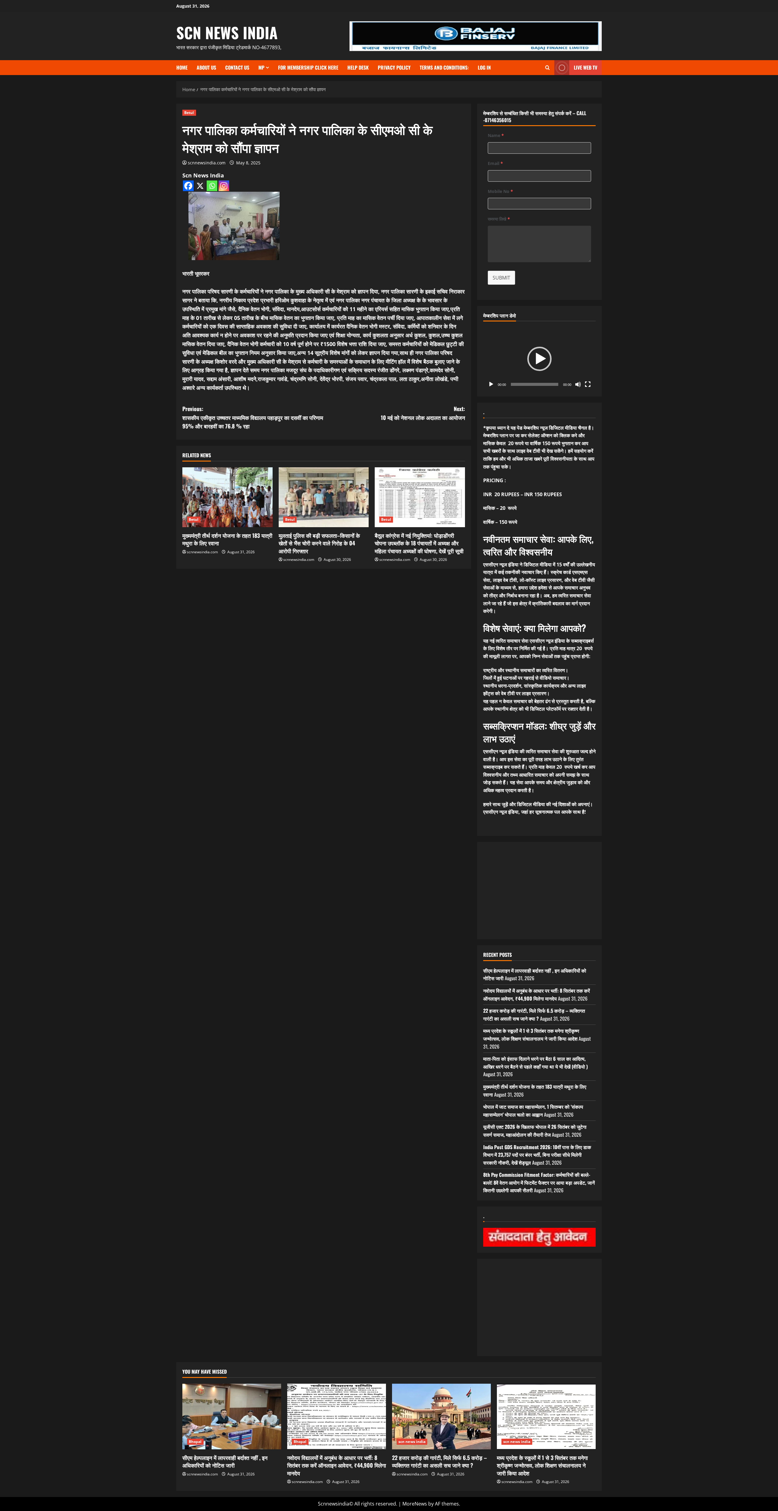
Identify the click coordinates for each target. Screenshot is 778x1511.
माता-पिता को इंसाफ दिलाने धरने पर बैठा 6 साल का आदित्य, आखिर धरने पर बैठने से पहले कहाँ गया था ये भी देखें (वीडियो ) (535, 1062)
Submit (501, 277)
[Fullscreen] (588, 384)
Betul (189, 112)
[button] (539, 359)
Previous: (252, 417)
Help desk (358, 67)
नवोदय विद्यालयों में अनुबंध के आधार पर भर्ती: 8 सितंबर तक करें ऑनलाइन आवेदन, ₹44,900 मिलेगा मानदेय (536, 994)
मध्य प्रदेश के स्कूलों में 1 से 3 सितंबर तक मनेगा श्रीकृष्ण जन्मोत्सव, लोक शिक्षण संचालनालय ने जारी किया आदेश (531, 1034)
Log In (484, 67)
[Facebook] (188, 185)
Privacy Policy (394, 67)
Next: (423, 413)
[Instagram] (224, 185)
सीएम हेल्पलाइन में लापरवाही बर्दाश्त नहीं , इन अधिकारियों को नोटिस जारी (224, 1461)
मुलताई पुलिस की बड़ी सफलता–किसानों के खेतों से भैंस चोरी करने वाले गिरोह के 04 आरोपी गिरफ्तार (319, 543)
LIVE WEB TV (585, 67)
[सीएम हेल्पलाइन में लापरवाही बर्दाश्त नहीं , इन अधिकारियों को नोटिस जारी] (231, 1417)
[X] (200, 185)
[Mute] (578, 384)
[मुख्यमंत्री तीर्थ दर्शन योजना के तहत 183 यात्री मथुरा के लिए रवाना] (227, 497)
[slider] (534, 384)
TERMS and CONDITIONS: (444, 67)
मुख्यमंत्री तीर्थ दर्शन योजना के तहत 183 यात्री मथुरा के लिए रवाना (227, 539)
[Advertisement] (323, 613)
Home (182, 67)
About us (206, 67)
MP (261, 67)
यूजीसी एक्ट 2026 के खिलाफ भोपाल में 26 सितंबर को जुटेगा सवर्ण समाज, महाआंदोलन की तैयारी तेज (535, 1130)
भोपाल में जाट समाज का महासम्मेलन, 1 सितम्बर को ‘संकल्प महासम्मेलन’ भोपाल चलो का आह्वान (533, 1110)
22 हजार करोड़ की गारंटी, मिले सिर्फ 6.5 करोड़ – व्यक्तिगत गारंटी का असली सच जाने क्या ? (534, 1014)
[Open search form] (547, 68)
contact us (237, 67)
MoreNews (414, 1503)
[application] (539, 358)
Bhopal (195, 1441)
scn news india (227, 32)
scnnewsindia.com (206, 163)
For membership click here (308, 67)
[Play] (491, 384)
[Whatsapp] (212, 185)
